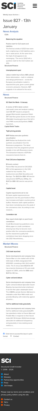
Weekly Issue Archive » (11, 15)
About (6, 374)
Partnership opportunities (14, 380)
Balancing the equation (14, 39)
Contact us (8, 399)
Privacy (7, 405)
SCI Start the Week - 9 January (16, 102)
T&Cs (6, 402)
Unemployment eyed (13, 70)
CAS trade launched (13, 251)
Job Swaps (8, 385)
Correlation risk (11, 214)
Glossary (7, 377)
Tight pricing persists (13, 131)
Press (6, 383)
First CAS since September (15, 160)
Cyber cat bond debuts (14, 278)
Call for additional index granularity (18, 304)
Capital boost (10, 188)
